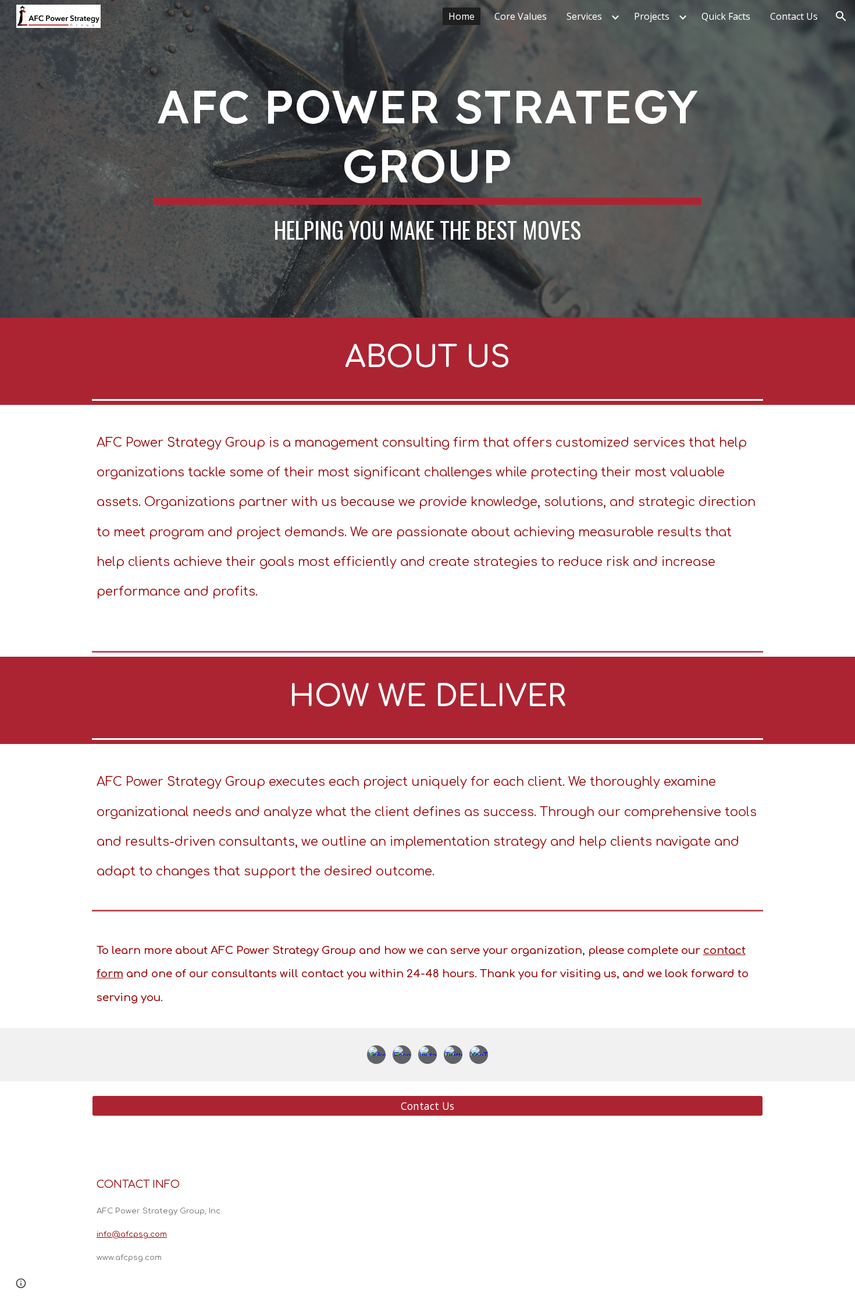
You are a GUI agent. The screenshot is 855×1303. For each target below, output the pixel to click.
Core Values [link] (520, 16)
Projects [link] (651, 16)
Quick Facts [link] (725, 16)
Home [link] (461, 16)
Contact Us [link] (794, 16)
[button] (841, 16)
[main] (427, 159)
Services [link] (584, 16)
